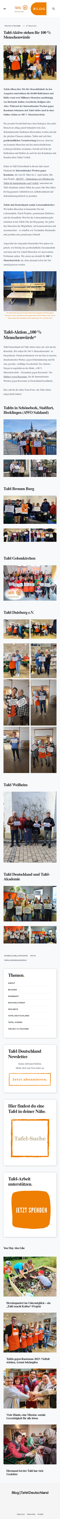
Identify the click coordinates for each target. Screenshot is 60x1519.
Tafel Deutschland (18, 1016)
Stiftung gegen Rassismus (15, 376)
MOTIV (33, 956)
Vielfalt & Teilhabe (12, 26)
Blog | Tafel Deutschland (30, 1492)
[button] (5, 9)
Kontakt (40, 1514)
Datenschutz (31, 1514)
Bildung (12, 990)
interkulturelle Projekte (16, 956)
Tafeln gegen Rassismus (15, 960)
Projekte (13, 1009)
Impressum (21, 1514)
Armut (11, 983)
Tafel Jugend (15, 1022)
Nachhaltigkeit (16, 1003)
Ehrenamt (13, 996)
